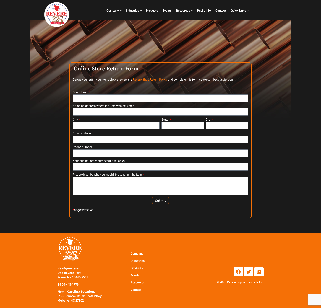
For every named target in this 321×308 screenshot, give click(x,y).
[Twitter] (248, 271)
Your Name (80, 92)
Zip (208, 119)
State (165, 119)
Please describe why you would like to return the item (108, 174)
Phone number (82, 147)
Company (112, 10)
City (76, 119)
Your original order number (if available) (99, 161)
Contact (220, 10)
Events (167, 10)
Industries (132, 10)
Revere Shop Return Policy (150, 79)
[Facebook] (238, 271)
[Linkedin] (259, 271)
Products (152, 10)
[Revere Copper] (56, 15)
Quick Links (238, 10)
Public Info (204, 10)
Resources (183, 10)
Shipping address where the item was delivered (104, 106)
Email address (82, 133)
